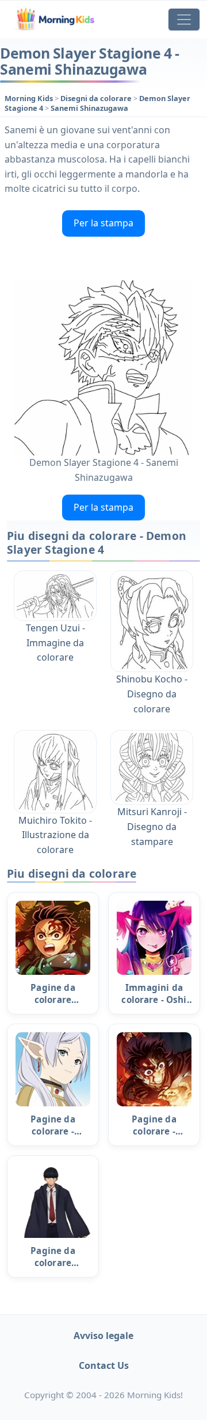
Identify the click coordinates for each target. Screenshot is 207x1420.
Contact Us (104, 1365)
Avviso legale (103, 1335)
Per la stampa (103, 223)
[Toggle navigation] (184, 19)
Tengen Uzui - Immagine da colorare (55, 642)
